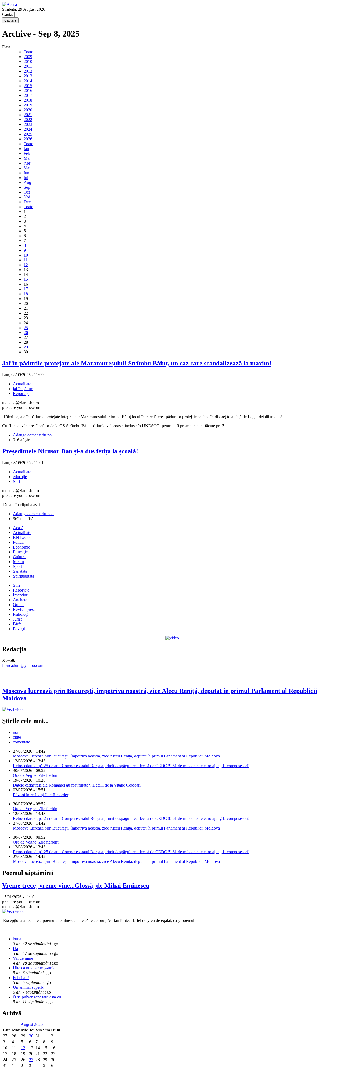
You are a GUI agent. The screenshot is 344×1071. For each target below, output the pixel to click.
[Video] (172, 638)
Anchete (20, 599)
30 (31, 1036)
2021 (28, 114)
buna (17, 939)
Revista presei (25, 609)
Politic (18, 542)
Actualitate (22, 384)
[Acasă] (9, 4)
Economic (21, 547)
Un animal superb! (28, 987)
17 (26, 289)
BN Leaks (21, 537)
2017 (28, 95)
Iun (26, 172)
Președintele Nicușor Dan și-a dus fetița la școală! (70, 451)
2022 (28, 119)
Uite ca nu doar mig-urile (34, 968)
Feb (27, 153)
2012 (28, 71)
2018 (28, 100)
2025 (28, 134)
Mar (27, 158)
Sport (17, 566)
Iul (26, 177)
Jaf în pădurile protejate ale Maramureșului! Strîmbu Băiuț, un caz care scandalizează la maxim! (136, 363)
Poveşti (19, 629)
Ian (26, 148)
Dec (27, 202)
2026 (28, 139)
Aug (27, 182)
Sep (27, 187)
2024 (28, 129)
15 (26, 279)
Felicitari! (21, 977)
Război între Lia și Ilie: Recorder (40, 794)
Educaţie (20, 552)
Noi (27, 197)
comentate (21, 742)
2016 (28, 90)
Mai (27, 168)
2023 (28, 124)
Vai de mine (23, 958)
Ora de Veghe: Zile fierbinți (36, 775)
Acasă (18, 527)
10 (26, 255)
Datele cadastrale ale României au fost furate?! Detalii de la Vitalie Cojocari (77, 785)
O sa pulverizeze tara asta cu (37, 997)
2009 (28, 56)
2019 (28, 105)
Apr (27, 163)
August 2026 (32, 1024)
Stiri (16, 481)
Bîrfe (17, 624)
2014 (28, 81)
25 (26, 327)
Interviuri (20, 595)
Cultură (19, 556)
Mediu (18, 561)
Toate (28, 51)
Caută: (8, 14)
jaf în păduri (23, 388)
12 (26, 264)
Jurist (17, 619)
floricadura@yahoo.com (22, 665)
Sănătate (20, 571)
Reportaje (21, 393)
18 (26, 293)
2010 (28, 61)
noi (15, 732)
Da (15, 948)
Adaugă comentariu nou (33, 435)
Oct (27, 192)
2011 (28, 66)
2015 (28, 85)
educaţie (20, 476)
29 (26, 347)
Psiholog (20, 614)
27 (31, 1059)
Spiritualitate (23, 576)
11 (26, 260)
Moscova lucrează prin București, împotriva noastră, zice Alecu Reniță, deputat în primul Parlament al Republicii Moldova (116, 756)
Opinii (18, 604)
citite (17, 737)
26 (26, 332)
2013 (28, 76)
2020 (28, 110)
